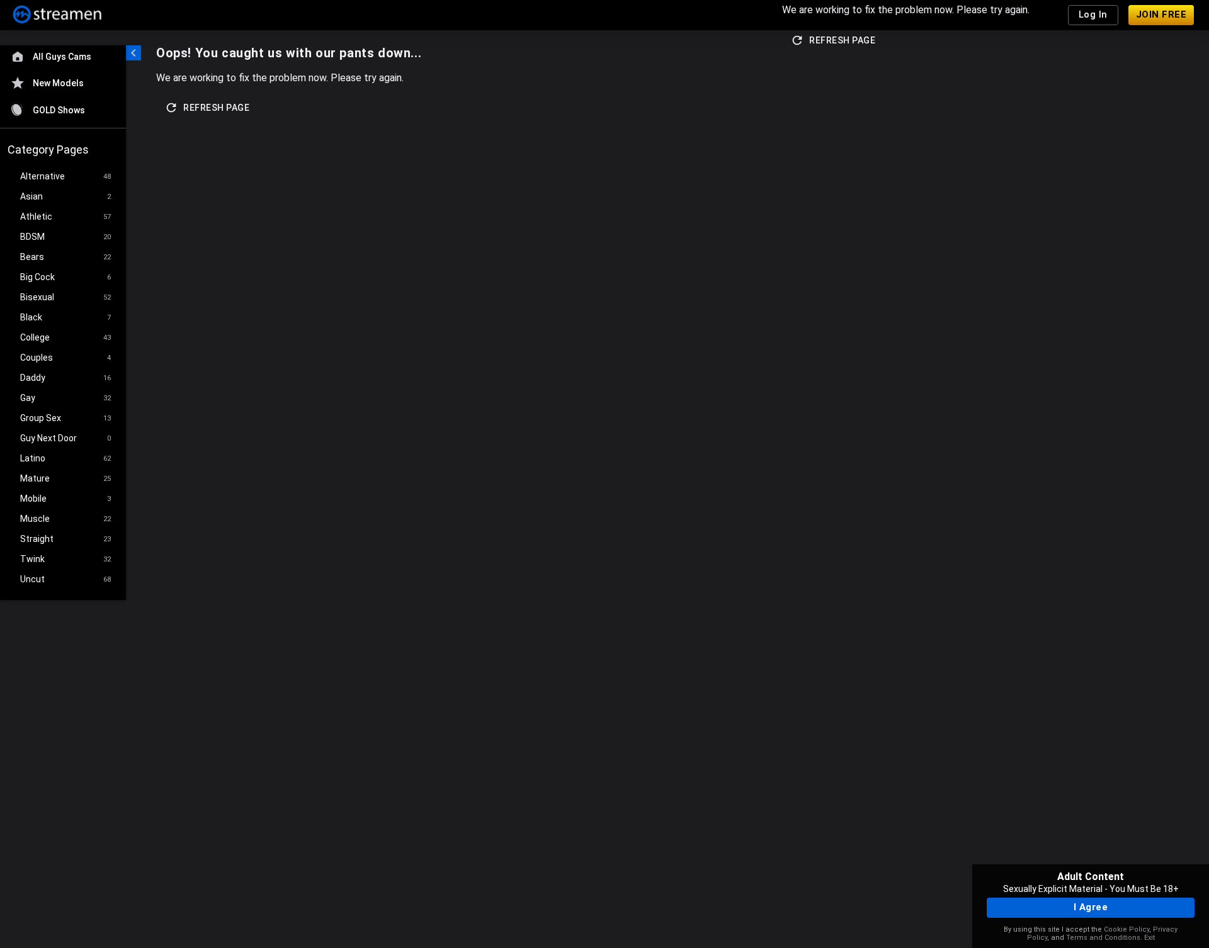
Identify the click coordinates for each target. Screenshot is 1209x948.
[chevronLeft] (133, 52)
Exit (1149, 938)
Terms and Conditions (1103, 938)
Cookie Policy (1126, 929)
